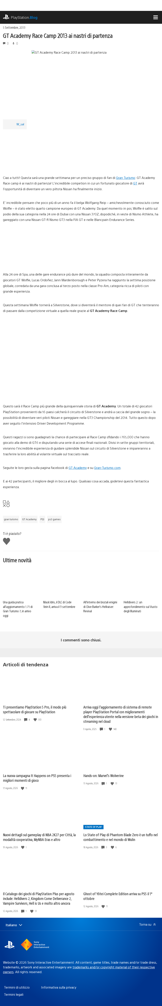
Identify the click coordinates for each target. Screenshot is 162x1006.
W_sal (20, 124)
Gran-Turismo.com (107, 468)
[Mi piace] (36, 720)
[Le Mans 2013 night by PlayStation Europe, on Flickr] (33, 393)
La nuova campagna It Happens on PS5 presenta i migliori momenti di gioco (37, 778)
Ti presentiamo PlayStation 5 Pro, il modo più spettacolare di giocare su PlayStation (34, 709)
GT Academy (78, 468)
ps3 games (54, 519)
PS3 (42, 519)
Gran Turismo (125, 178)
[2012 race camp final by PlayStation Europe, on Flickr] (33, 352)
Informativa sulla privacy (58, 987)
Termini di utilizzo (17, 987)
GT (135, 183)
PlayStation (24, 17)
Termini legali (13, 994)
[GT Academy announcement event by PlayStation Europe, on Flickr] (94, 352)
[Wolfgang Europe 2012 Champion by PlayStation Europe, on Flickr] (33, 261)
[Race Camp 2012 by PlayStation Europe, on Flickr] (94, 393)
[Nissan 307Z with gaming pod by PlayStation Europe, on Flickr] (33, 164)
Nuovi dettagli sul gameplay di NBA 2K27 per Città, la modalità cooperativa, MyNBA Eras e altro (39, 837)
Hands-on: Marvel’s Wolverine (103, 775)
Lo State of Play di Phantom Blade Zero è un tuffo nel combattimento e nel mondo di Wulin (120, 837)
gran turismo (11, 519)
